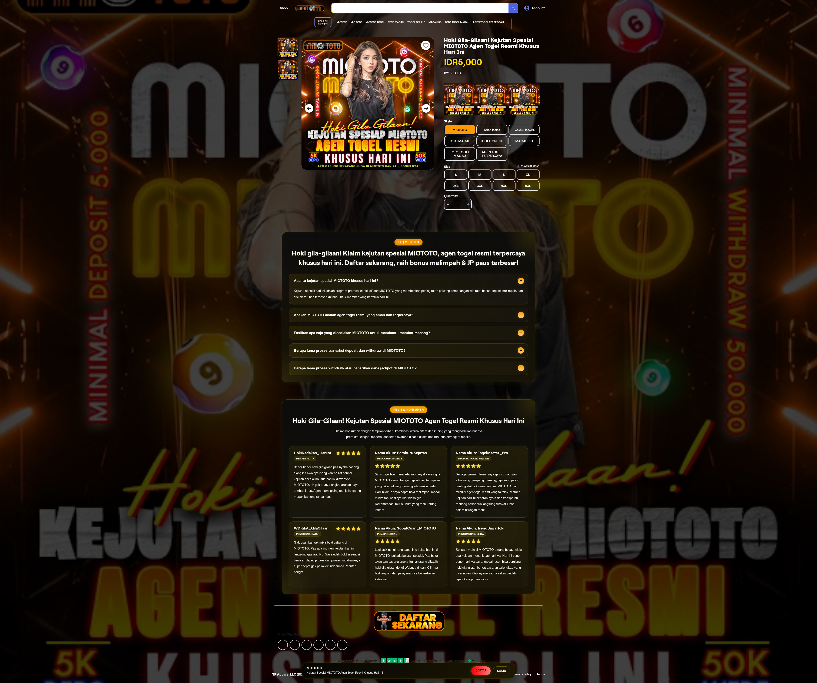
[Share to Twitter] (283, 644)
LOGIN (501, 670)
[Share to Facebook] (295, 644)
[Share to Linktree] (306, 644)
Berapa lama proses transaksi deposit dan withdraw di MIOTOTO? (350, 351)
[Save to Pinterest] (318, 644)
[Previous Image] (309, 108)
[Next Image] (426, 108)
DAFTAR (481, 670)
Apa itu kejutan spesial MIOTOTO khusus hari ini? (336, 281)
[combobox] (420, 8)
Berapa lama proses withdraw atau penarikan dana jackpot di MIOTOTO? (355, 368)
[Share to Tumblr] (342, 644)
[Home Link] (310, 8)
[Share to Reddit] (330, 644)
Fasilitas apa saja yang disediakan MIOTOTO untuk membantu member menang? (362, 333)
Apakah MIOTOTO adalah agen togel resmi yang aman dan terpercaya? (353, 315)
